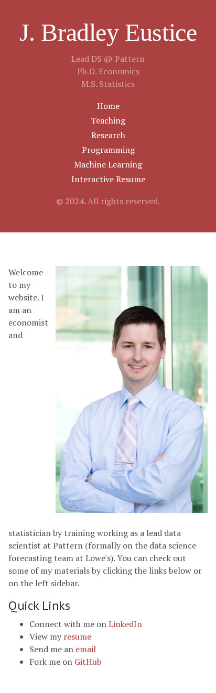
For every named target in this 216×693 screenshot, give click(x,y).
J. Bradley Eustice (108, 32)
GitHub (88, 661)
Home (108, 105)
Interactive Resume (108, 179)
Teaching (108, 120)
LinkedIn (125, 624)
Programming (108, 149)
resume (77, 636)
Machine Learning (108, 164)
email (85, 649)
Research (108, 135)
